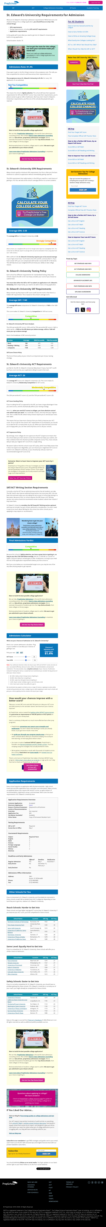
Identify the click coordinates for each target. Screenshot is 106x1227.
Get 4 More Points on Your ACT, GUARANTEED (32, 767)
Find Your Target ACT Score (77, 206)
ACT (33, 8)
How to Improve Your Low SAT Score (81, 156)
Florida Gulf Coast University (16, 1004)
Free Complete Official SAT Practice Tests (82, 136)
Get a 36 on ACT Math (75, 225)
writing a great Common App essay (35, 1123)
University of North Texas (15, 1013)
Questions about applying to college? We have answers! (32, 1094)
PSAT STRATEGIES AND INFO (83, 286)
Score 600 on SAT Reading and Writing (81, 163)
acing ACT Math (17, 1123)
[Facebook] (77, 310)
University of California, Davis (17, 939)
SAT (13, 8)
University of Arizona (14, 998)
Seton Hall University (14, 928)
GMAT (51, 1196)
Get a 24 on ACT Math (75, 244)
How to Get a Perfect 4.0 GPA (78, 32)
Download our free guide (16, 466)
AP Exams (73, 8)
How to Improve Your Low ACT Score (82, 237)
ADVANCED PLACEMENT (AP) (83, 280)
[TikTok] (99, 1182)
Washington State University (16, 1006)
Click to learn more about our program (27, 760)
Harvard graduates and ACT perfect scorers (33, 744)
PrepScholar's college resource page (31, 1099)
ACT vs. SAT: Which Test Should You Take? (82, 45)
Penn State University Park (16, 925)
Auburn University (13, 967)
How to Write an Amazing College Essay (81, 36)
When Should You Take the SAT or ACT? (81, 49)
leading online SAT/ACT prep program (42, 712)
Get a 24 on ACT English (76, 241)
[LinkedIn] (102, 1182)
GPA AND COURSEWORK (83, 292)
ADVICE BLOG (32, 1190)
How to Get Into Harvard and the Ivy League (80, 26)
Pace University (12, 961)
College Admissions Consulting (53, 8)
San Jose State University (15, 1011)
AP (50, 1190)
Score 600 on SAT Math (76, 159)
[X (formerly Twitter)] (83, 310)
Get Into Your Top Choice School (32, 159)
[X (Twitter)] (89, 1182)
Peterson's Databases (35, 1020)
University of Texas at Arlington (17, 1008)
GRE (50, 1193)
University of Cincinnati (15, 965)
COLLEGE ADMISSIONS (83, 275)
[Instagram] (89, 310)
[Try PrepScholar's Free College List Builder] (32, 204)
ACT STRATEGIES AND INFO (83, 269)
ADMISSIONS (53, 1201)
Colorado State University (16, 972)
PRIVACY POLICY (72, 1187)
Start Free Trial (95, 2)
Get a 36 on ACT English (76, 221)
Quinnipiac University (14, 935)
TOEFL (51, 1198)
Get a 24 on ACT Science (76, 252)
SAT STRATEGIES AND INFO (82, 263)
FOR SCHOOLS (32, 1192)
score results (34, 752)
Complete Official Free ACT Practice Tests (82, 210)
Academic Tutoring (93, 8)
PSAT (51, 1187)
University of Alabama (14, 970)
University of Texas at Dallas (16, 937)
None (31, 805)
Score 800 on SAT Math (76, 147)
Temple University (13, 963)
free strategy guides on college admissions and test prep (31, 1116)
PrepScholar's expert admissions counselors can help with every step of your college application (32, 527)
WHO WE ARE (32, 1182)
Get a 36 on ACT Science (76, 232)
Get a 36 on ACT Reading (76, 228)
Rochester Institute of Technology (18, 922)
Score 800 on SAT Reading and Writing (81, 151)
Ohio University (12, 974)
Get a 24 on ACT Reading (76, 248)
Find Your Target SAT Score (77, 132)
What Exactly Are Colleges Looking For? (81, 40)
